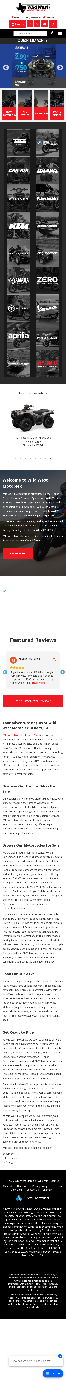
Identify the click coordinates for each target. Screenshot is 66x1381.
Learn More (18, 531)
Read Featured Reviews (33, 679)
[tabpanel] (33, 55)
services (53, 1062)
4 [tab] (33, 62)
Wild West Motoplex (14, 713)
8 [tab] (50, 436)
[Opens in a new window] (53, 24)
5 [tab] (38, 62)
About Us (8, 1164)
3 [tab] (28, 62)
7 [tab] (48, 62)
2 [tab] (23, 62)
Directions (22, 1164)
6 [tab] (43, 62)
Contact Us (33, 1167)
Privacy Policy (39, 1164)
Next (60, 56)
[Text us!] (53, 1374)
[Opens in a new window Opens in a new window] (30, 23)
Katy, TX (32, 713)
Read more (38, 660)
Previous (13, 59)
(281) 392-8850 (44, 508)
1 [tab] (17, 62)
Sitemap (47, 1167)
